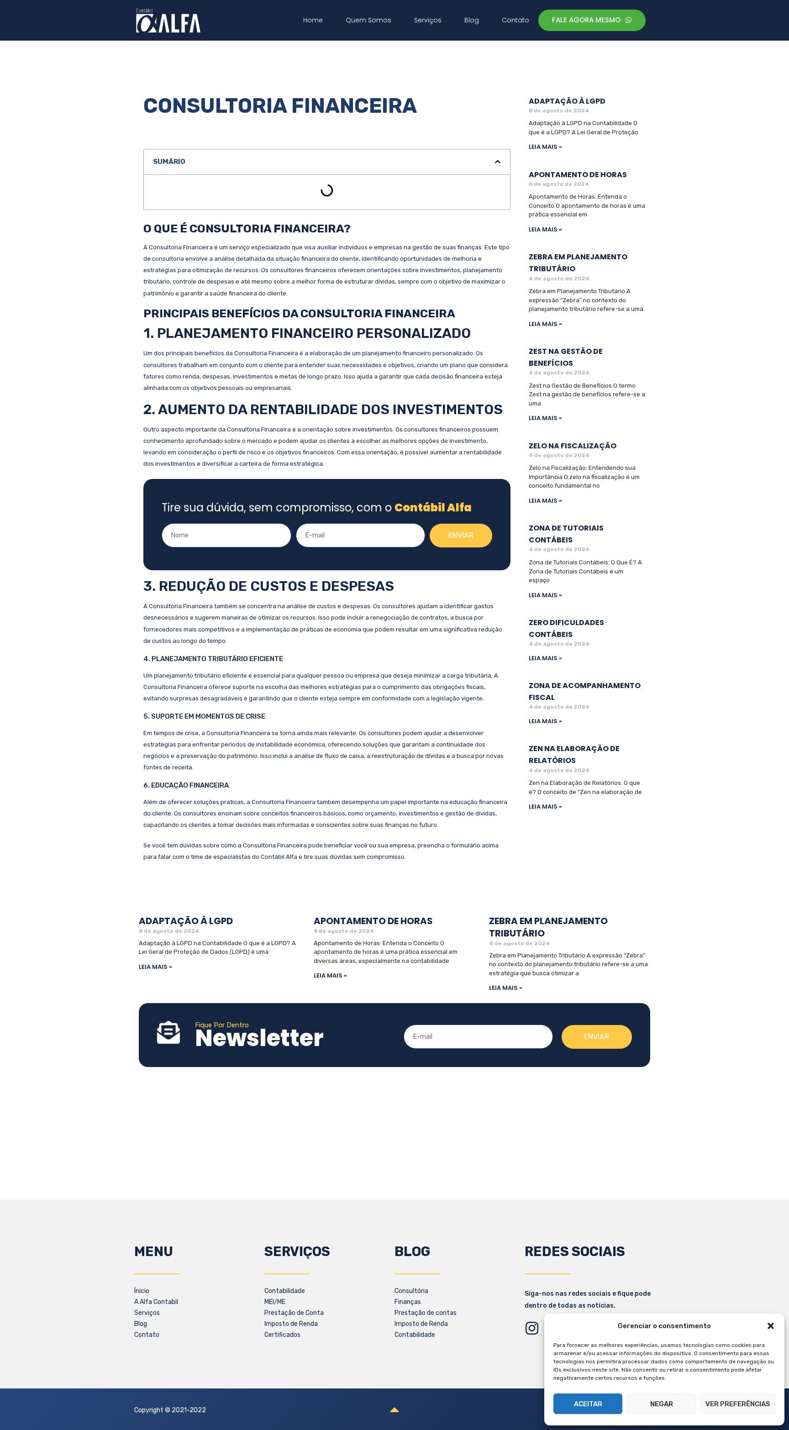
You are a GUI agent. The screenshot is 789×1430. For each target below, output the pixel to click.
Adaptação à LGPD (567, 101)
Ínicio (141, 1291)
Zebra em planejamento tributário (548, 927)
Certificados (282, 1335)
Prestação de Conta (294, 1313)
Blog (140, 1324)
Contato (146, 1335)
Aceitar (588, 1404)
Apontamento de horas (578, 174)
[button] (770, 1325)
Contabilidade (284, 1291)
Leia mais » (545, 146)
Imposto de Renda (291, 1324)
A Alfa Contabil (156, 1302)
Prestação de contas (425, 1313)
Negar (661, 1404)
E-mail (307, 518)
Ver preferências (737, 1404)
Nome (171, 518)
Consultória (411, 1291)
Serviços (147, 1313)
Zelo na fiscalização (572, 446)
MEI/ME (274, 1302)
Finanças (407, 1302)
